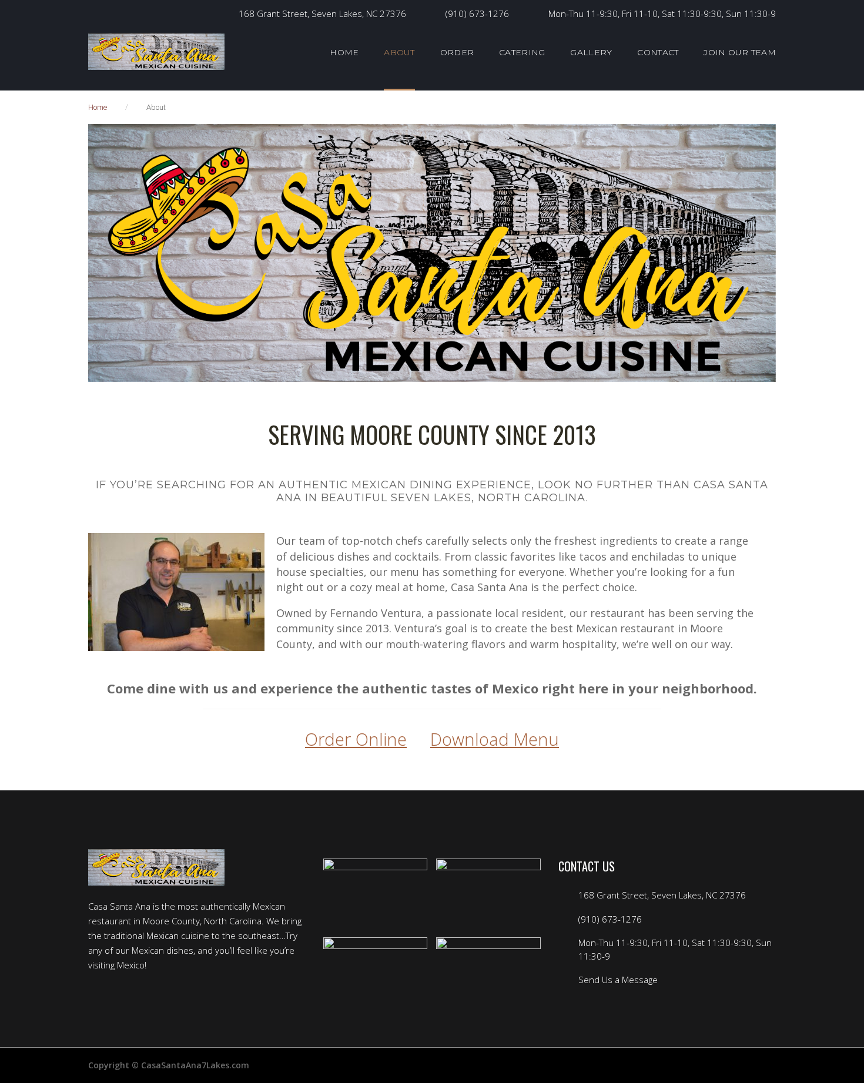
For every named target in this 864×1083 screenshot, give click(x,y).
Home (97, 107)
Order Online (356, 738)
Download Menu (494, 738)
